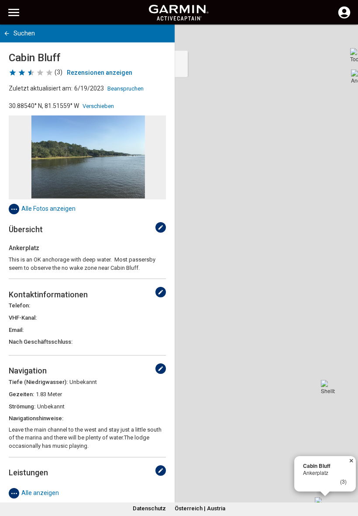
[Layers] (343, 39)
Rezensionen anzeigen (99, 73)
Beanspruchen (125, 88)
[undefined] (160, 227)
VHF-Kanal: (23, 317)
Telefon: (19, 305)
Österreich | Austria (200, 508)
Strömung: (22, 406)
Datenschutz (149, 508)
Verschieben (98, 106)
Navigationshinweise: (36, 418)
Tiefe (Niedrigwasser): (38, 382)
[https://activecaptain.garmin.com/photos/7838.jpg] (87, 157)
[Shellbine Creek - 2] (328, 387)
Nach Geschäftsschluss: (40, 341)
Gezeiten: (21, 394)
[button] (347, 476)
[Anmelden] (344, 17)
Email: (16, 330)
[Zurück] (7, 33)
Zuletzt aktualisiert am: (40, 88)
